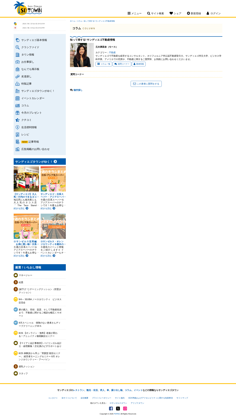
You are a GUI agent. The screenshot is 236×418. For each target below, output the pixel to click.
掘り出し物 (116, 390)
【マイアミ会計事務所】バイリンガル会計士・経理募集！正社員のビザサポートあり (40, 345)
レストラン (78, 390)
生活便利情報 (29, 127)
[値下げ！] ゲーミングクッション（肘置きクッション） (40, 291)
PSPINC (117, 414)
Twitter (118, 408)
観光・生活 (92, 390)
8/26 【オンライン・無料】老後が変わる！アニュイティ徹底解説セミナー (38, 334)
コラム (25, 105)
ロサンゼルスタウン (118, 403)
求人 (102, 390)
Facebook (111, 408)
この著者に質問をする (148, 83)
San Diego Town (28, 9)
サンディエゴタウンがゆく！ (38, 90)
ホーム (72, 21)
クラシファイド (30, 47)
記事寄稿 (34, 141)
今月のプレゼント (31, 112)
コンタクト (53, 398)
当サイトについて (69, 398)
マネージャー (25, 275)
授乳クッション (27, 366)
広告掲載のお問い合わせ (35, 149)
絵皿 (21, 282)
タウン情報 (27, 54)
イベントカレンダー (32, 98)
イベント (138, 390)
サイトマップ (182, 398)
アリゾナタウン (137, 403)
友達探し (26, 76)
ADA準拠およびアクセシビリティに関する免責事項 (150, 398)
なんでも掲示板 (30, 69)
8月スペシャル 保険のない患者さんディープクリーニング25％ (40, 324)
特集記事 (26, 83)
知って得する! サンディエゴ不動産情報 (100, 21)
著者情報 (140, 64)
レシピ (25, 134)
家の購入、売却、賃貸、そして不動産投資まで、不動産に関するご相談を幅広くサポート (40, 312)
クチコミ (26, 119)
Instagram (125, 408)
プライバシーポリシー (101, 398)
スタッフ (23, 373)
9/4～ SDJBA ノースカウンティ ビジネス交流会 (40, 301)
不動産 (112, 52)
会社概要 (84, 398)
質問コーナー (123, 64)
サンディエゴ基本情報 (34, 39)
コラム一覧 (105, 64)
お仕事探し (27, 61)
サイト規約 (120, 398)
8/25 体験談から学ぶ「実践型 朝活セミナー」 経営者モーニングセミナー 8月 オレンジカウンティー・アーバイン (39, 356)
